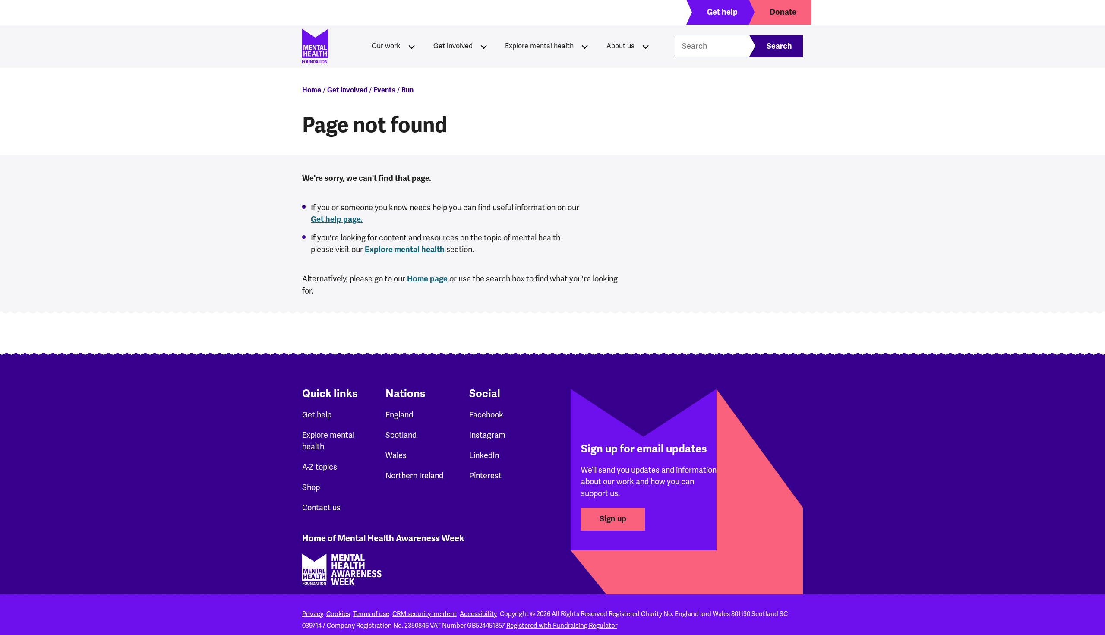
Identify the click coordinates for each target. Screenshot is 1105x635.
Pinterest (485, 475)
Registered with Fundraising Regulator (561, 625)
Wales (396, 455)
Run (407, 90)
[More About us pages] (646, 46)
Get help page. (337, 219)
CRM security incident (424, 614)
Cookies (338, 614)
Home (311, 90)
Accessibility (478, 614)
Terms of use (371, 614)
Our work (386, 46)
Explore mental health (539, 46)
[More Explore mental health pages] (585, 46)
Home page (427, 279)
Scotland (401, 435)
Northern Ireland (414, 475)
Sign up (613, 519)
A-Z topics (319, 467)
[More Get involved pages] (484, 46)
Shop (311, 487)
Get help (317, 415)
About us (620, 46)
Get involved (453, 46)
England (399, 415)
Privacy (312, 614)
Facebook (486, 415)
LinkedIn (484, 455)
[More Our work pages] (412, 46)
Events (384, 90)
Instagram (487, 435)
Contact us (321, 507)
